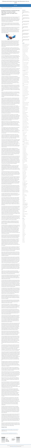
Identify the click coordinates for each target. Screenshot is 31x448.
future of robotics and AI (24, 55)
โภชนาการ (23, 212)
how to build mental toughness (25, 66)
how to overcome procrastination (25, 81)
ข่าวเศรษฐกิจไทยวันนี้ (24, 157)
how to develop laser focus (25, 73)
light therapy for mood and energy (25, 102)
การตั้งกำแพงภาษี (24, 133)
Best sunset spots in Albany (25, 50)
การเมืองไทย (23, 134)
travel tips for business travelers (25, 126)
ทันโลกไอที (23, 162)
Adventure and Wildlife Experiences (25, 44)
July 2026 (23, 220)
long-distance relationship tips (25, 103)
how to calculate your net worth (25, 67)
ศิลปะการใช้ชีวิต (24, 182)
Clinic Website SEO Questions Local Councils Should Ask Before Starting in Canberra (26, 18)
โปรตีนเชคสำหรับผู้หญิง (24, 211)
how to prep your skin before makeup (25, 85)
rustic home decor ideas (24, 117)
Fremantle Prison (24, 54)
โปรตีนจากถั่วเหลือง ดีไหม (24, 207)
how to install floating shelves (25, 76)
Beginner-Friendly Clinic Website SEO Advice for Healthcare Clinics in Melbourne (25, 30)
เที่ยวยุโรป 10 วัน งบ (24, 194)
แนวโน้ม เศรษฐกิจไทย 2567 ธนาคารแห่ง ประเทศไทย (25, 204)
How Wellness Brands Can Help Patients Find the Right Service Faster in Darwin (26, 12)
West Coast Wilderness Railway (25, 127)
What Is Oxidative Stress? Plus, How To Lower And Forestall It (7, 440)
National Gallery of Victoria (25, 108)
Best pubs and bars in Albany (25, 49)
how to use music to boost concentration (24, 95)
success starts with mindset (25, 122)
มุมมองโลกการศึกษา (24, 172)
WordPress (13, 446)
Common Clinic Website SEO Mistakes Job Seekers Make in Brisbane (25, 27)
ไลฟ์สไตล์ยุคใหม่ (24, 216)
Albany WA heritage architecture (25, 45)
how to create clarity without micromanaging (25, 70)
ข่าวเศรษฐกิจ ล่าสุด (24, 148)
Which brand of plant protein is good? (25, 130)
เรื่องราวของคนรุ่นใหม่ (24, 195)
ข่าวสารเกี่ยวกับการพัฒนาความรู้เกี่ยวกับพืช (25, 141)
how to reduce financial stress (25, 86)
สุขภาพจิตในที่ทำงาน (24, 185)
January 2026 (23, 224)
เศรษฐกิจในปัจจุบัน (24, 200)
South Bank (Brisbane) (24, 121)
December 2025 (24, 225)
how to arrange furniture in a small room (25, 61)
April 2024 (23, 240)
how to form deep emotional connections (25, 74)
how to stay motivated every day (25, 91)
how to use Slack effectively (25, 97)
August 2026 (23, 219)
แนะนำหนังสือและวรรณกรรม (25, 206)
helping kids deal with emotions (25, 59)
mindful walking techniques (25, 107)
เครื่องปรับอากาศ (24, 189)
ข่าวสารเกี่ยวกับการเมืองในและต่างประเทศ (25, 144)
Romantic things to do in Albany (25, 116)
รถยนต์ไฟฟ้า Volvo (24, 177)
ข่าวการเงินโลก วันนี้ (24, 138)
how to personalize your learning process (25, 83)
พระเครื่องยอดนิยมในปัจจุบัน (25, 167)
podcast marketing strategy (25, 112)
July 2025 (23, 229)
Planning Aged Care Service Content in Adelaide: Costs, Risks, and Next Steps (25, 40)
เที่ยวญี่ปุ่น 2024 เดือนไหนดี (25, 190)
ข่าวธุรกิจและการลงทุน (24, 139)
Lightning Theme (15, 446)
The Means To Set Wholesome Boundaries (13, 439)
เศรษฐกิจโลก (23, 199)
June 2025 (23, 230)
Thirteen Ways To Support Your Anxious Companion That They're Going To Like (9, 429)
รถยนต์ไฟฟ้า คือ (23, 178)
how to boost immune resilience (25, 62)
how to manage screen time (25, 80)
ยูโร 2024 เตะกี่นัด (24, 173)
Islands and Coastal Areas (24, 98)
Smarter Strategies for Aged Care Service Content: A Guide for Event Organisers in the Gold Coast (25, 34)
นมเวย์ (23, 163)
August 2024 (23, 235)
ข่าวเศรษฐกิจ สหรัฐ (24, 149)
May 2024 (23, 239)
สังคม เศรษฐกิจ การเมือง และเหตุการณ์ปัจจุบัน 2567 (25, 184)
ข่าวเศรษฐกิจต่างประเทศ (24, 153)
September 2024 (24, 234)
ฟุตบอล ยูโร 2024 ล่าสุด (24, 168)
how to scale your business (25, 90)
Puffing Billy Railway (24, 113)
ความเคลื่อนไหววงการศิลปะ (25, 158)
